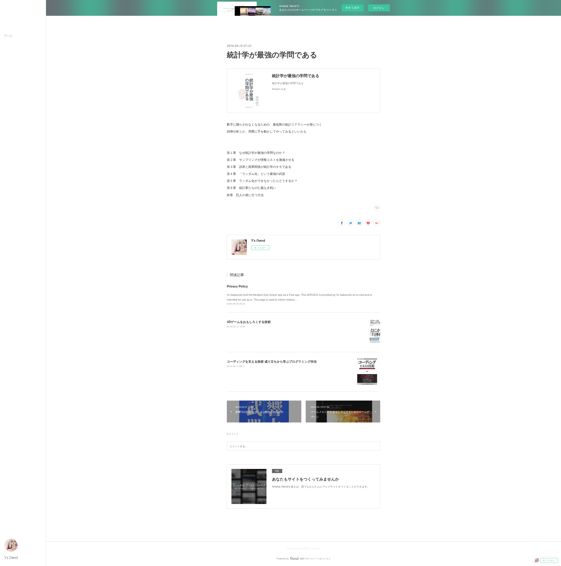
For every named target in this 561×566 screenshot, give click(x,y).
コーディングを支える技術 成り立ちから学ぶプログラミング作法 (272, 361)
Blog (8, 35)
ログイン (379, 8)
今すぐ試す (352, 7)
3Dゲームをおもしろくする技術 (249, 321)
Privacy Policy (237, 286)
